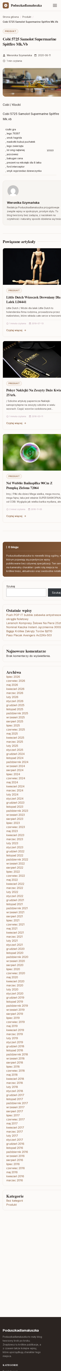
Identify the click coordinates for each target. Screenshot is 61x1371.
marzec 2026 (14, 693)
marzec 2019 (14, 1034)
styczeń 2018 (14, 1091)
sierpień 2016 (14, 1160)
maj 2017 (12, 1123)
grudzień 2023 (15, 802)
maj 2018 (12, 1074)
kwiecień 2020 (15, 981)
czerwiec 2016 (15, 1168)
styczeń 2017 (14, 1139)
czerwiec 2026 (15, 680)
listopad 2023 (14, 806)
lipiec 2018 (13, 1066)
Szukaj (10, 586)
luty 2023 (12, 843)
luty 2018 (12, 1087)
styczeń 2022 (14, 896)
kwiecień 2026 (15, 689)
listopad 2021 (14, 904)
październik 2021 (17, 908)
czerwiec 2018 (15, 1070)
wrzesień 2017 (15, 1107)
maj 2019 (12, 1026)
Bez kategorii (14, 1200)
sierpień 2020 (14, 965)
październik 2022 (17, 859)
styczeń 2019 (14, 1042)
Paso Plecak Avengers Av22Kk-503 (29, 635)
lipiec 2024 (13, 774)
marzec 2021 (14, 936)
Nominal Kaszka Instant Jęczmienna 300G (33, 627)
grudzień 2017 (15, 1095)
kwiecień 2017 (15, 1127)
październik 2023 (17, 810)
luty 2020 (12, 989)
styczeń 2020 (14, 993)
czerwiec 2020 (15, 973)
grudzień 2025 (15, 705)
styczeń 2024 (15, 798)
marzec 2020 (14, 985)
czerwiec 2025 (15, 729)
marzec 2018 (14, 1083)
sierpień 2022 (14, 867)
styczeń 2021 (14, 944)
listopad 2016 (14, 1147)
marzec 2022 (14, 888)
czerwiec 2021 (15, 924)
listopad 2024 (15, 758)
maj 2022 (12, 879)
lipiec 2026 (13, 676)
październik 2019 (17, 1005)
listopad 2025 (14, 709)
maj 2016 (12, 1172)
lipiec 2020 (13, 969)
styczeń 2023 (14, 847)
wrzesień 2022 (15, 863)
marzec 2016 (14, 1180)
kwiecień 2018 (15, 1078)
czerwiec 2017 (15, 1119)
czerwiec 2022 (15, 875)
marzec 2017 (14, 1131)
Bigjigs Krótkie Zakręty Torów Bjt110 (29, 631)
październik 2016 (17, 1152)
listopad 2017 (14, 1099)
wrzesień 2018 (15, 1058)
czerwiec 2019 (15, 1022)
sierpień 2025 (14, 721)
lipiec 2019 (13, 1018)
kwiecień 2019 (15, 1030)
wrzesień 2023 (15, 814)
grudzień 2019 (15, 997)
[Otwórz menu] (55, 5)
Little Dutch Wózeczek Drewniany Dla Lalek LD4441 (33, 299)
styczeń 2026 (14, 701)
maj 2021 (11, 928)
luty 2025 (12, 745)
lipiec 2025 (13, 725)
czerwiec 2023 (15, 827)
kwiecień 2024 (15, 786)
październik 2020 (17, 957)
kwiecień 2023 (15, 835)
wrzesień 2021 (15, 912)
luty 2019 (12, 1038)
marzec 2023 (14, 839)
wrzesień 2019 (15, 1009)
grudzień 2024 (15, 754)
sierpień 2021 (14, 916)
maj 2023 (12, 831)
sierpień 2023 (14, 819)
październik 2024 (17, 762)
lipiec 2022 (13, 871)
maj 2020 (12, 977)
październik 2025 (17, 713)
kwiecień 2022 (15, 884)
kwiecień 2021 (15, 932)
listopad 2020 (14, 953)
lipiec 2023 (13, 823)
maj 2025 (12, 733)
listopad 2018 (14, 1050)
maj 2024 (12, 782)
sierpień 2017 (14, 1111)
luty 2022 (12, 892)
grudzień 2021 (15, 900)
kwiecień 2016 (15, 1176)
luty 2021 (12, 940)
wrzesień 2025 (15, 717)
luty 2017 (12, 1135)
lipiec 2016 (13, 1164)
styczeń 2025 (14, 749)
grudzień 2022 (15, 851)
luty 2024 (12, 794)
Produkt (10, 31)
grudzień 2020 (15, 948)
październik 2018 (17, 1054)
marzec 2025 (14, 741)
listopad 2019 (14, 1001)
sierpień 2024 (15, 770)
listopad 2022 (14, 855)
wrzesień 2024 (15, 766)
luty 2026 (12, 697)
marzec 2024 (14, 790)
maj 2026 (12, 685)
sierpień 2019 (14, 1013)
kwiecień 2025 (15, 737)
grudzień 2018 (15, 1046)
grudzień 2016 (15, 1143)
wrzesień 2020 (15, 961)
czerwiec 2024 (15, 778)
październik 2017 (17, 1103)
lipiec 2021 (12, 920)
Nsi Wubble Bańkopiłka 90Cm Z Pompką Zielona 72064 (29, 485)
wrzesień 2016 (15, 1156)
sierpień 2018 (14, 1062)
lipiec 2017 (13, 1115)
